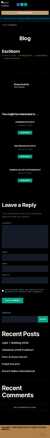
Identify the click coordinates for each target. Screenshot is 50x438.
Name (5, 252)
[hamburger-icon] (42, 435)
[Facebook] (18, 4)
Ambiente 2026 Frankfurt (18, 349)
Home (4, 25)
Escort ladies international (18, 371)
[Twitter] (21, 4)
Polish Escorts (11, 364)
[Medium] (25, 4)
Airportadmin (42, 55)
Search (6, 312)
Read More (25, 132)
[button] (47, 3)
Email (5, 263)
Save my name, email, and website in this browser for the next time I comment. (24, 291)
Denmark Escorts (25, 122)
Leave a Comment (11, 58)
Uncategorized (25, 55)
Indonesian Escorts (25, 146)
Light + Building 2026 (15, 342)
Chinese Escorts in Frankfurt (25, 170)
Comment (7, 223)
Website (6, 275)
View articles (19, 87)
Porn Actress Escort (14, 356)
